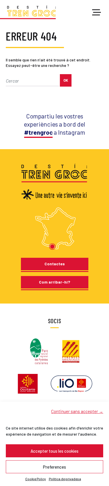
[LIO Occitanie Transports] (71, 383)
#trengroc (38, 132)
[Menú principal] (96, 13)
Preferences (54, 466)
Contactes (54, 263)
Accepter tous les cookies (54, 451)
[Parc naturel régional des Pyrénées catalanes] (39, 350)
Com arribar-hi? (54, 281)
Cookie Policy (35, 479)
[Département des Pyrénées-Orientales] (71, 350)
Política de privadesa (65, 479)
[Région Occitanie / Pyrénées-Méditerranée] (28, 383)
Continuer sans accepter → (77, 411)
